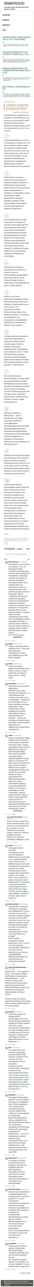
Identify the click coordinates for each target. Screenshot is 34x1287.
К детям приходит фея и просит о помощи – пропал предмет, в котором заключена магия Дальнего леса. (16, 45)
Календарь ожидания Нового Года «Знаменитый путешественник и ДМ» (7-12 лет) (16, 70)
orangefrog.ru (14, 3)
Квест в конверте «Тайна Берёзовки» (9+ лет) (16, 88)
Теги (4, 30)
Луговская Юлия (22, 112)
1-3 (19, 539)
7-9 (6, 543)
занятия (13, 539)
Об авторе (6, 15)
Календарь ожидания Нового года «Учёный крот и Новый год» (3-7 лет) (15, 53)
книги (7, 539)
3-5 (22, 539)
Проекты (5, 20)
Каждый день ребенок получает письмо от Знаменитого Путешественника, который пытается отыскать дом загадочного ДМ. (17, 79)
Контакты (6, 25)
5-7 (26, 539)
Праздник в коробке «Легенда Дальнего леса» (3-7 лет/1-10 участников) (16, 38)
